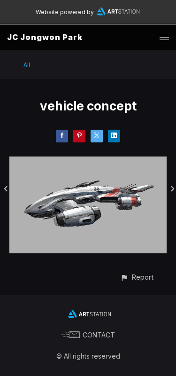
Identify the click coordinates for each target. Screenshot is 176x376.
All (26, 64)
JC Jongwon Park (45, 37)
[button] (136, 277)
